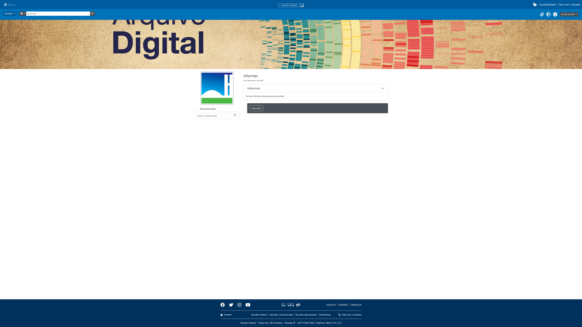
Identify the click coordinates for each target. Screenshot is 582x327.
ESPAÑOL (343, 305)
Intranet (227, 314)
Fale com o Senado (569, 4)
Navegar (8, 13)
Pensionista (325, 314)
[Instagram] (239, 305)
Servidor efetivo (259, 314)
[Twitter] (231, 305)
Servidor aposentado (306, 314)
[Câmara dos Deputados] (284, 305)
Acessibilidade (547, 4)
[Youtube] (246, 305)
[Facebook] (224, 305)
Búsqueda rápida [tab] (208, 108)
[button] (535, 4)
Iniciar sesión (568, 14)
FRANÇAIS (356, 305)
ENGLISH (331, 305)
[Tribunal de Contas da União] (297, 305)
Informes (253, 88)
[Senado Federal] (291, 5)
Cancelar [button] (256, 108)
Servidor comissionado (281, 314)
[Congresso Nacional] (290, 305)
